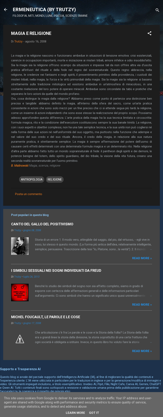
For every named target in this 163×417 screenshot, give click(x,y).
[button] (149, 34)
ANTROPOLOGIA (32, 179)
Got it (94, 413)
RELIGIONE (55, 179)
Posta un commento (28, 194)
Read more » (142, 258)
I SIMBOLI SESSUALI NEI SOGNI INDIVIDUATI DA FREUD (56, 270)
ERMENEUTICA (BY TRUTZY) (44, 9)
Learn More (75, 413)
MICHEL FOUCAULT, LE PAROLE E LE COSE (45, 317)
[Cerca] (157, 11)
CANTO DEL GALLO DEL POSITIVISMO (42, 224)
